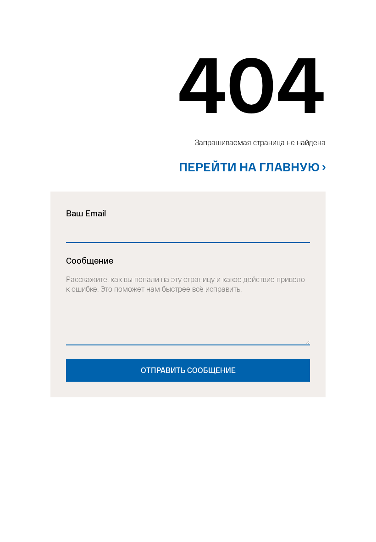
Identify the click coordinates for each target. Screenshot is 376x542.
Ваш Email (86, 213)
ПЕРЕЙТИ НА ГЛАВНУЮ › (252, 166)
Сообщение (89, 260)
